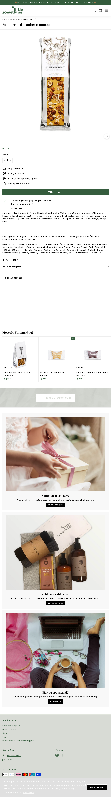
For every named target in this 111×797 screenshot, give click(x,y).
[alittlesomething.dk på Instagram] (57, 755)
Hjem (4, 19)
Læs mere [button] (28, 792)
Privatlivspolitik (9, 729)
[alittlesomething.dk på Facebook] (62, 755)
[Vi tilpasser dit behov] (55, 552)
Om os (5, 733)
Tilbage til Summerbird (57, 397)
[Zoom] (106, 136)
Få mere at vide (55, 603)
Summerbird (28, 19)
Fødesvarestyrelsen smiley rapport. (18, 740)
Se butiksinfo (16, 208)
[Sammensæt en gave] (55, 454)
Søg (4, 737)
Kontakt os (55, 701)
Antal (5, 154)
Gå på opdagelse (56, 505)
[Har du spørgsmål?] (55, 650)
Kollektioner (15, 19)
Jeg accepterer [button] (96, 787)
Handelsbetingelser (11, 725)
